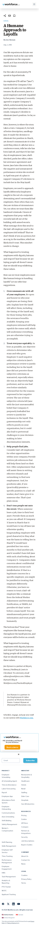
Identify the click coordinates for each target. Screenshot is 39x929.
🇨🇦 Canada (19, 915)
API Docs (24, 823)
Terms (23, 883)
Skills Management (9, 846)
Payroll (4, 792)
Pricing (24, 815)
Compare (24, 827)
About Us (24, 856)
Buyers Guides (26, 845)
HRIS (3, 873)
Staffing (24, 792)
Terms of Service (11, 923)
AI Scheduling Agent (9, 781)
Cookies (24, 875)
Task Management (9, 877)
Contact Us (25, 860)
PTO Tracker (6, 887)
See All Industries (27, 804)
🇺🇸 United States (7, 915)
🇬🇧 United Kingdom (8, 918)
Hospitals (24, 800)
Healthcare (25, 781)
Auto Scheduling (8, 817)
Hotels (23, 785)
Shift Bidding (6, 821)
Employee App (7, 796)
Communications (8, 813)
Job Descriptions (27, 841)
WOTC (4, 891)
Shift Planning (7, 842)
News (23, 864)
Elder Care (25, 796)
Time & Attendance (9, 785)
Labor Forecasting (8, 789)
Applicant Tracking (9, 894)
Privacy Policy (26, 879)
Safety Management (9, 824)
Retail (23, 789)
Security (24, 837)
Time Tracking (7, 856)
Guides (24, 819)
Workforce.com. (26, 718)
